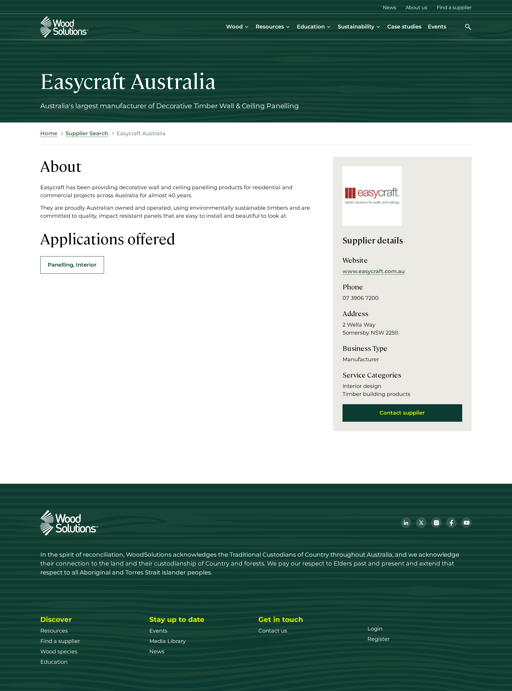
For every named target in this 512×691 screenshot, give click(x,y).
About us (416, 7)
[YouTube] (466, 523)
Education (311, 26)
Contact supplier (402, 413)
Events (437, 26)
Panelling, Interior (72, 265)
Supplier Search (86, 133)
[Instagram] (436, 523)
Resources (270, 26)
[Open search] (468, 27)
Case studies (404, 26)
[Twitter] (421, 523)
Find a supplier (454, 7)
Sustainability (356, 26)
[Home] (64, 27)
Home (48, 133)
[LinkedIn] (406, 523)
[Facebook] (451, 523)
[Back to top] (498, 677)
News (389, 7)
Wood (234, 26)
